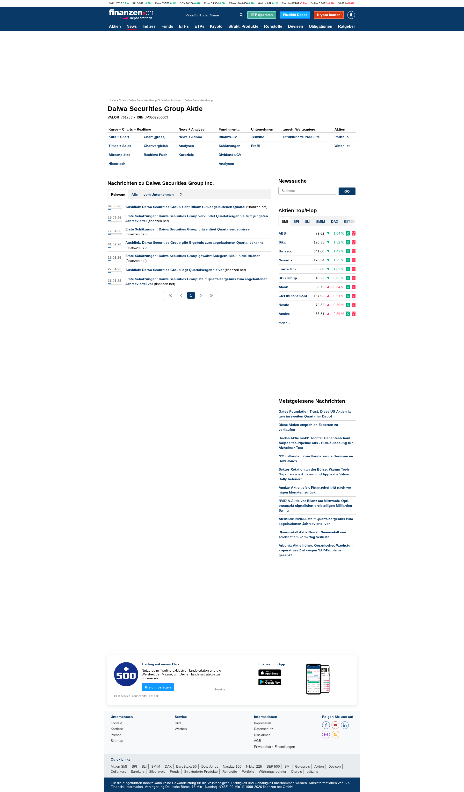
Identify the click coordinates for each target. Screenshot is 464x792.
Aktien (115, 26)
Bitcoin (286, 3)
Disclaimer (262, 735)
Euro (207, 3)
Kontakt (116, 723)
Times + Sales (120, 146)
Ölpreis (296, 771)
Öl (339, 3)
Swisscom (287, 251)
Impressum (262, 723)
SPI (134, 3)
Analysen (186, 146)
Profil (255, 146)
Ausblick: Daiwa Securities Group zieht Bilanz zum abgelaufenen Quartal (185, 207)
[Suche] (241, 15)
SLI (144, 766)
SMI (111, 3)
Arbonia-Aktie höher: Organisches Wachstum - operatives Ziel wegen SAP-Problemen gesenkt (316, 550)
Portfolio (341, 137)
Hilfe (178, 723)
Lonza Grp (287, 269)
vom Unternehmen (159, 194)
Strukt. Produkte (243, 26)
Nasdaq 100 (232, 766)
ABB (282, 233)
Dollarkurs (118, 771)
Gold (261, 3)
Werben (181, 729)
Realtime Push (155, 155)
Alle (134, 194)
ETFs (184, 26)
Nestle (284, 305)
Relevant (118, 194)
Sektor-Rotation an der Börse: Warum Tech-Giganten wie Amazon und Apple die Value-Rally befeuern (314, 474)
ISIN (140, 117)
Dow (158, 3)
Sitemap (117, 741)
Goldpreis (302, 766)
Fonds (167, 26)
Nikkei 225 (254, 766)
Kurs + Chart (119, 137)
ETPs (199, 26)
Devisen (295, 26)
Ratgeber (346, 26)
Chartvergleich (156, 146)
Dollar (314, 3)
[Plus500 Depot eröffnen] (136, 17)
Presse (116, 735)
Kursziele (186, 155)
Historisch (117, 164)
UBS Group (288, 278)
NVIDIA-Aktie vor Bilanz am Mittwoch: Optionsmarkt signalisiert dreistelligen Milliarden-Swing (316, 505)
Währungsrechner (272, 771)
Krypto (216, 26)
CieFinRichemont (293, 296)
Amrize (284, 314)
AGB (257, 741)
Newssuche (292, 181)
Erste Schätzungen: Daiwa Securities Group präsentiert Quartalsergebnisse (187, 229)
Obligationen (320, 26)
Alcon (283, 287)
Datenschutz (263, 729)
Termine (257, 137)
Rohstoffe (273, 26)
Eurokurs (138, 771)
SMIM (155, 766)
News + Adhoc (190, 137)
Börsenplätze (119, 155)
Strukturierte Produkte (301, 137)
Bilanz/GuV (228, 137)
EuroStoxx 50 (186, 766)
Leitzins (312, 771)
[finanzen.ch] (131, 12)
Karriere (117, 729)
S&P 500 (273, 766)
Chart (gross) (155, 137)
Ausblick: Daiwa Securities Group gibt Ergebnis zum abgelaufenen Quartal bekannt (194, 242)
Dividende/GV (230, 155)
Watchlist (342, 146)
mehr (282, 323)
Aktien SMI (119, 766)
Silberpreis (157, 771)
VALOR (113, 117)
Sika (282, 242)
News (132, 26)
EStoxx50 (235, 3)
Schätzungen (229, 146)
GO (347, 191)
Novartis (285, 260)
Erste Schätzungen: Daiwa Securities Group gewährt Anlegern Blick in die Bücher (192, 256)
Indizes (149, 26)
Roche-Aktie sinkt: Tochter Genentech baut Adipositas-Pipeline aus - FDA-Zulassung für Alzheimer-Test (316, 443)
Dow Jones (209, 766)
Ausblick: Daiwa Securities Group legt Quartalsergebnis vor (174, 270)
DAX (182, 3)
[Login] (351, 15)
